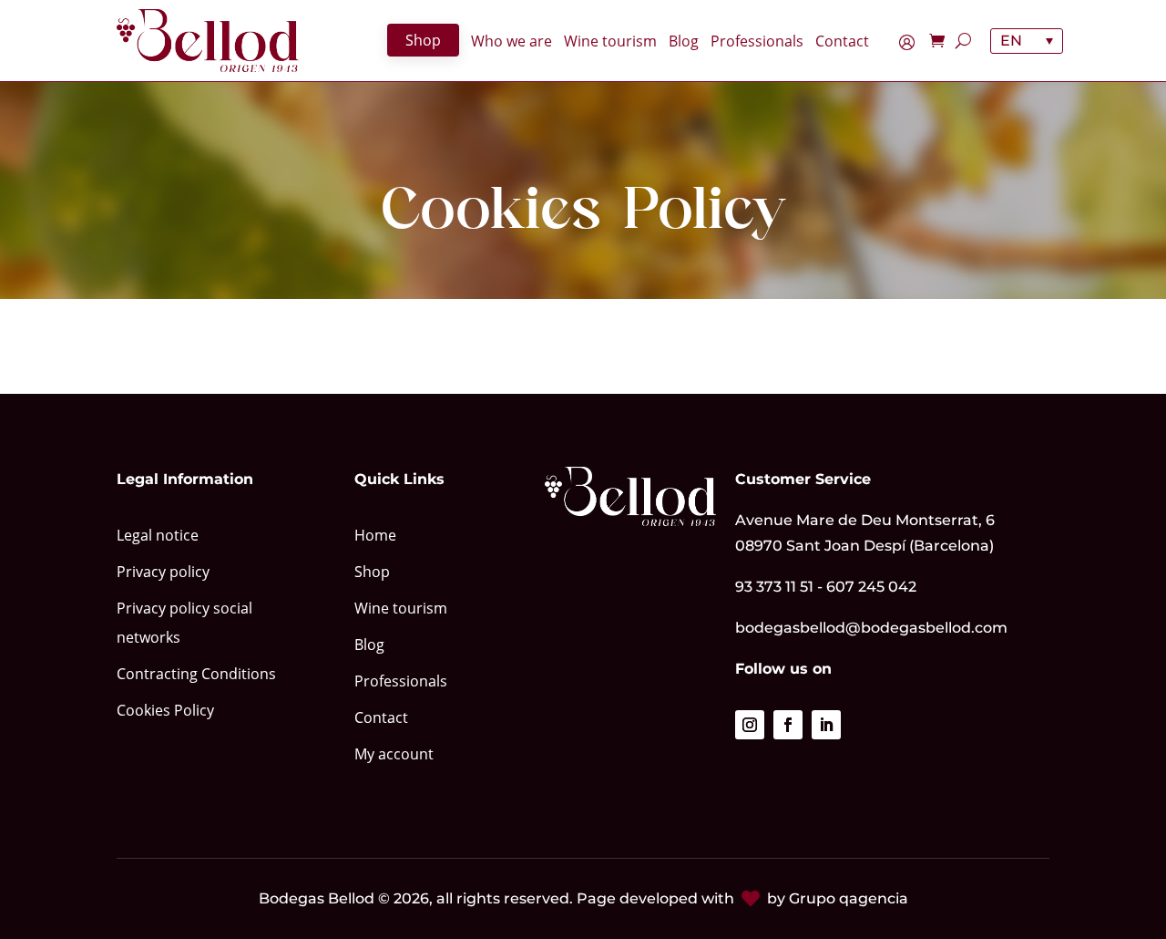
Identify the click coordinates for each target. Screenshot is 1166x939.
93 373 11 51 (774, 586)
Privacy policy (163, 572)
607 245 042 (871, 586)
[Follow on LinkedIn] (826, 724)
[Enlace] (208, 40)
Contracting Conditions (196, 674)
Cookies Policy (165, 710)
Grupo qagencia (848, 898)
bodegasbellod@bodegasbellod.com (871, 627)
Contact (842, 42)
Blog (684, 42)
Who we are (511, 42)
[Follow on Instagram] (749, 724)
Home (375, 535)
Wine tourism (610, 42)
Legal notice (158, 535)
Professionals (757, 42)
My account (911, 45)
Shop (423, 40)
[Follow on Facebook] (788, 724)
